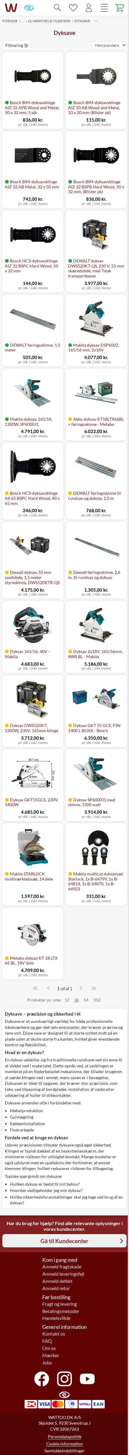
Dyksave (82, 21)
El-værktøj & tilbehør (49, 21)
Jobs (47, 1362)
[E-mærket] (29, 8)
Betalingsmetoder (60, 1311)
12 (66, 999)
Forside (10, 21)
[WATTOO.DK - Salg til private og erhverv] (11, 7)
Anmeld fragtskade (61, 1266)
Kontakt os (53, 1333)
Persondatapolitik (64, 1436)
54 (86, 999)
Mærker (50, 1355)
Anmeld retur (56, 1288)
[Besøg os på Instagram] (64, 1379)
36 (76, 999)
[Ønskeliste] (73, 7)
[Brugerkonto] (88, 7)
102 (96, 999)
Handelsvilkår (56, 1318)
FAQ (47, 1341)
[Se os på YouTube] (87, 1379)
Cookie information (64, 1443)
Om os (49, 1348)
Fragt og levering (59, 1304)
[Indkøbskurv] (120, 7)
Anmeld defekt (57, 1281)
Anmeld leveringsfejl (63, 1274)
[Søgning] (57, 7)
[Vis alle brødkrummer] (96, 21)
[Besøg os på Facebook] (42, 1379)
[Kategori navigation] (104, 7)
